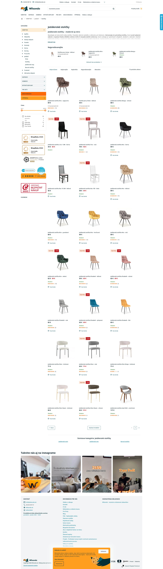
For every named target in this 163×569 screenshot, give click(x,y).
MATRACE (25, 77)
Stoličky (27, 62)
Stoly (26, 59)
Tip (34, 120)
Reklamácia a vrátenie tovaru (91, 2)
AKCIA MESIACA (26, 94)
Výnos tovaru (67, 523)
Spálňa (26, 34)
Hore (52, 428)
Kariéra (65, 532)
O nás (79, 2)
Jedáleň (26, 56)
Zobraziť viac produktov (93, 62)
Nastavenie (59, 563)
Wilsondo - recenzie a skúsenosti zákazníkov (115, 502)
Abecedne (97, 69)
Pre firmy (65, 511)
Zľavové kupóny (67, 534)
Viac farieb (34, 126)
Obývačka (27, 37)
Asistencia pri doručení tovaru (71, 537)
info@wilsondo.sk (31, 502)
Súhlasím (103, 551)
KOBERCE (25, 81)
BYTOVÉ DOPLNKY (27, 85)
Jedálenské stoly (63, 441)
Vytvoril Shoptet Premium (132, 566)
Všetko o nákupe (64, 2)
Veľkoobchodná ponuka (70, 541)
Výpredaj (34, 122)
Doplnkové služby (68, 520)
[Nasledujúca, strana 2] (135, 427)
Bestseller (34, 124)
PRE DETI (24, 89)
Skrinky (26, 51)
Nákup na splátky (68, 543)
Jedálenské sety (29, 64)
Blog (64, 513)
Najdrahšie (74, 69)
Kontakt (73, 2)
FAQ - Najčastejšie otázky (70, 516)
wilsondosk (29, 510)
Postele (26, 42)
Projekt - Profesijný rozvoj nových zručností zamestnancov (80, 539)
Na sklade (34, 116)
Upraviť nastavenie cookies (30, 565)
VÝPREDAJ (25, 98)
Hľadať (114, 9)
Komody (26, 45)
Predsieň (26, 70)
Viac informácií (59, 559)
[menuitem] (23, 15)
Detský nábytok (28, 39)
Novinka (34, 118)
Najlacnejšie (64, 69)
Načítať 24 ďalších (94, 428)
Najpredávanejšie (86, 69)
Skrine (26, 48)
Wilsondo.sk (29, 507)
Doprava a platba (68, 518)
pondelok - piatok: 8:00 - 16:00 (35, 514)
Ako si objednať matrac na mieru (72, 530)
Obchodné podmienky (69, 525)
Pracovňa (27, 53)
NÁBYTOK (25, 30)
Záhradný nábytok (29, 73)
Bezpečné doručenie (69, 527)
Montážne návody (68, 546)
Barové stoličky (29, 67)
